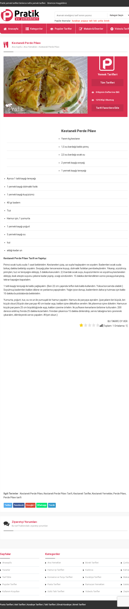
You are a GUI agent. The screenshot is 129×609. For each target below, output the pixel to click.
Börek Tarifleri (92, 562)
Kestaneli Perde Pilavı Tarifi (58, 493)
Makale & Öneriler (93, 28)
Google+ (30, 505)
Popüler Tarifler (63, 28)
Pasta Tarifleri (54, 584)
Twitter (8, 505)
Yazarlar (6, 570)
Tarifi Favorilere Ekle (107, 108)
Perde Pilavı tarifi (13, 497)
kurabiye (76, 21)
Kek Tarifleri (20, 604)
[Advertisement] (32, 150)
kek (95, 21)
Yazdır (52, 505)
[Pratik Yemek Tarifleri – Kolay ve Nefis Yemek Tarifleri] (25, 15)
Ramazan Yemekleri (94, 584)
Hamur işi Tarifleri (56, 570)
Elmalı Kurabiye (64, 604)
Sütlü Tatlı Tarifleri (56, 591)
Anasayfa (13, 28)
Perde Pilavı (119, 493)
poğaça (84, 21)
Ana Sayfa (17, 47)
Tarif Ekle (6, 577)
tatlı (91, 21)
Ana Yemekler (30, 47)
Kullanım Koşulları (10, 591)
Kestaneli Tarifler (82, 493)
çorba (100, 21)
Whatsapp (41, 505)
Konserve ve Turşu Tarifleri (60, 577)
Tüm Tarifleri (107, 82)
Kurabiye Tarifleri (93, 577)
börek (106, 21)
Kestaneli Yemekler (102, 493)
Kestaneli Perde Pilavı (31, 493)
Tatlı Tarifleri (50, 604)
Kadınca (89, 570)
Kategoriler (36, 28)
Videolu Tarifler (92, 591)
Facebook (19, 505)
